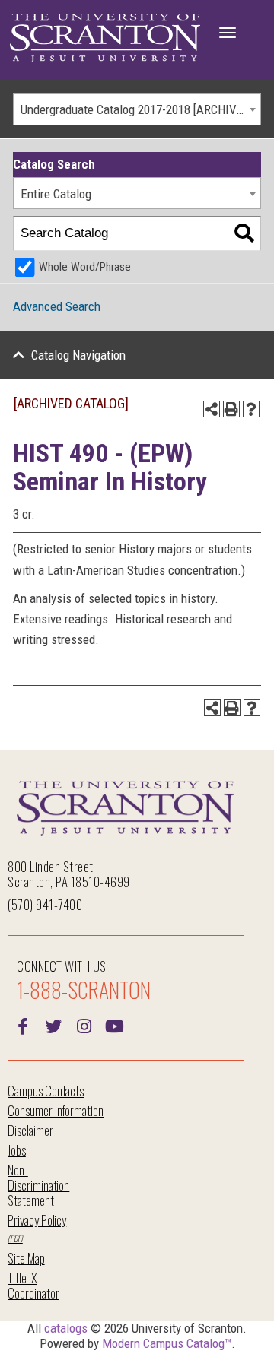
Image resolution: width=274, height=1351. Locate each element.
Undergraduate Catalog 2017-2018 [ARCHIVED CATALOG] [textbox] (140, 109)
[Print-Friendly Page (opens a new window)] (231, 409)
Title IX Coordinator (33, 1285)
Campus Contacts (46, 1090)
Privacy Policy (37, 1219)
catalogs (66, 1328)
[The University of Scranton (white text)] (105, 38)
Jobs (17, 1149)
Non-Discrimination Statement (38, 1185)
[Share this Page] (211, 409)
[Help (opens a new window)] (251, 409)
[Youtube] (114, 1025)
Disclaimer (30, 1130)
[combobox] (137, 109)
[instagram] (83, 1025)
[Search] (244, 234)
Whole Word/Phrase (85, 267)
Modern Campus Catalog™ (166, 1343)
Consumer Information (56, 1110)
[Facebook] (23, 1025)
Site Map (26, 1257)
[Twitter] (53, 1025)
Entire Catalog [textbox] (56, 193)
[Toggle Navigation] (227, 33)
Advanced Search (56, 306)
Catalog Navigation (78, 355)
